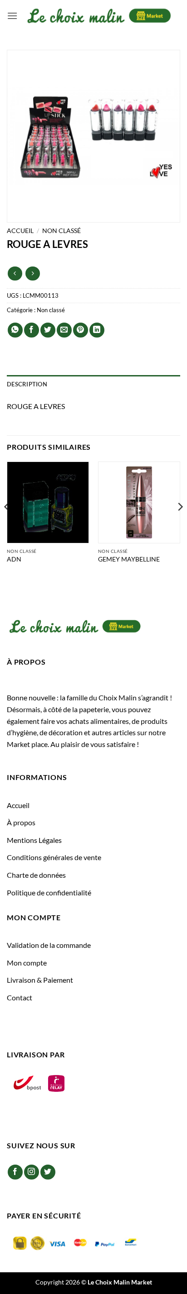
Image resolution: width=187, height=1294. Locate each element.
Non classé (61, 230)
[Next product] (15, 273)
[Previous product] (32, 273)
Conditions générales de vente (54, 857)
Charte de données (36, 875)
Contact (19, 997)
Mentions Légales (34, 840)
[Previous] (7, 525)
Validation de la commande (49, 945)
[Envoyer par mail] (64, 330)
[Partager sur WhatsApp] (15, 330)
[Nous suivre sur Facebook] (15, 1172)
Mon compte (27, 962)
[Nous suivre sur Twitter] (47, 1172)
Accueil (20, 230)
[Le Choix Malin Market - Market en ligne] (99, 15)
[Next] (179, 525)
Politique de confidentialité (49, 892)
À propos (21, 822)
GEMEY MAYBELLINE (129, 559)
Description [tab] (27, 384)
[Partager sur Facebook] (31, 330)
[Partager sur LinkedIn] (96, 330)
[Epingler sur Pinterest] (80, 330)
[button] (12, 16)
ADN (14, 559)
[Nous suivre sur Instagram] (31, 1172)
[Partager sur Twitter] (47, 330)
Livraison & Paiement (40, 979)
